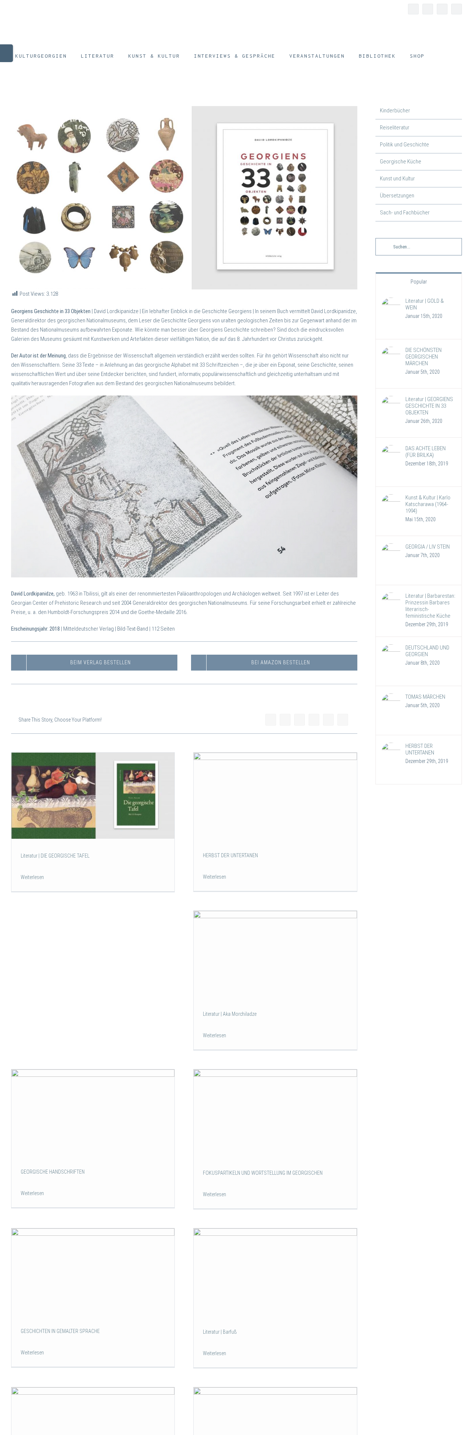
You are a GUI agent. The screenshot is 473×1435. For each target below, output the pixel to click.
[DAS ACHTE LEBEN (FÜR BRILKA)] (391, 449)
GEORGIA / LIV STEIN (427, 546)
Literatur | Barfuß (220, 1332)
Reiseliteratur (394, 127)
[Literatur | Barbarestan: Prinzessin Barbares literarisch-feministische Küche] (391, 597)
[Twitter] (285, 720)
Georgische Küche (400, 161)
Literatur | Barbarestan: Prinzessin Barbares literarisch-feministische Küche (430, 606)
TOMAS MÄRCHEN (425, 696)
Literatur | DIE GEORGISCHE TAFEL (55, 856)
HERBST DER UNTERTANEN (230, 855)
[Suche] (441, 56)
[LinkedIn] (299, 720)
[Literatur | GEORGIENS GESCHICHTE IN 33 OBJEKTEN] (391, 400)
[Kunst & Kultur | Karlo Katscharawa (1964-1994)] (391, 498)
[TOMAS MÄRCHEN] (391, 698)
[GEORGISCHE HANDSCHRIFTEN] (92, 1112)
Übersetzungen (397, 195)
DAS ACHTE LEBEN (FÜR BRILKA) (425, 451)
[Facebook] (270, 720)
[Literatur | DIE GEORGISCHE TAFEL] (92, 796)
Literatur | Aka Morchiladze (229, 1014)
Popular (419, 282)
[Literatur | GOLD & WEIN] (391, 302)
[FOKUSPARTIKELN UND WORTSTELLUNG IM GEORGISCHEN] (275, 1112)
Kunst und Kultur (397, 178)
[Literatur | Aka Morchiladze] (275, 954)
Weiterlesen (32, 877)
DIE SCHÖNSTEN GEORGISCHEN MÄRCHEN (423, 357)
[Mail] (342, 720)
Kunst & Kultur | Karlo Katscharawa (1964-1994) (427, 504)
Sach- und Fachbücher (405, 212)
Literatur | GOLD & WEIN (424, 304)
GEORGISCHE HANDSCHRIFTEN (53, 1172)
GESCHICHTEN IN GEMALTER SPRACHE (60, 1331)
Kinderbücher (395, 110)
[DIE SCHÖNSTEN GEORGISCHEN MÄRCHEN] (391, 351)
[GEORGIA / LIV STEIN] (391, 548)
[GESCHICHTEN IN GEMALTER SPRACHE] (92, 1271)
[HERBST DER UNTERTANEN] (275, 795)
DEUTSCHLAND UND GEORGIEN (427, 651)
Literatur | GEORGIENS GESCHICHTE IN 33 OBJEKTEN (429, 406)
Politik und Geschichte (404, 144)
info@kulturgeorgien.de (35, 12)
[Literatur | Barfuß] (275, 1271)
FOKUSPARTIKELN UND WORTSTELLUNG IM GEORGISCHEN (263, 1173)
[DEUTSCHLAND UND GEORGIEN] (391, 648)
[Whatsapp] (314, 720)
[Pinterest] (328, 720)
